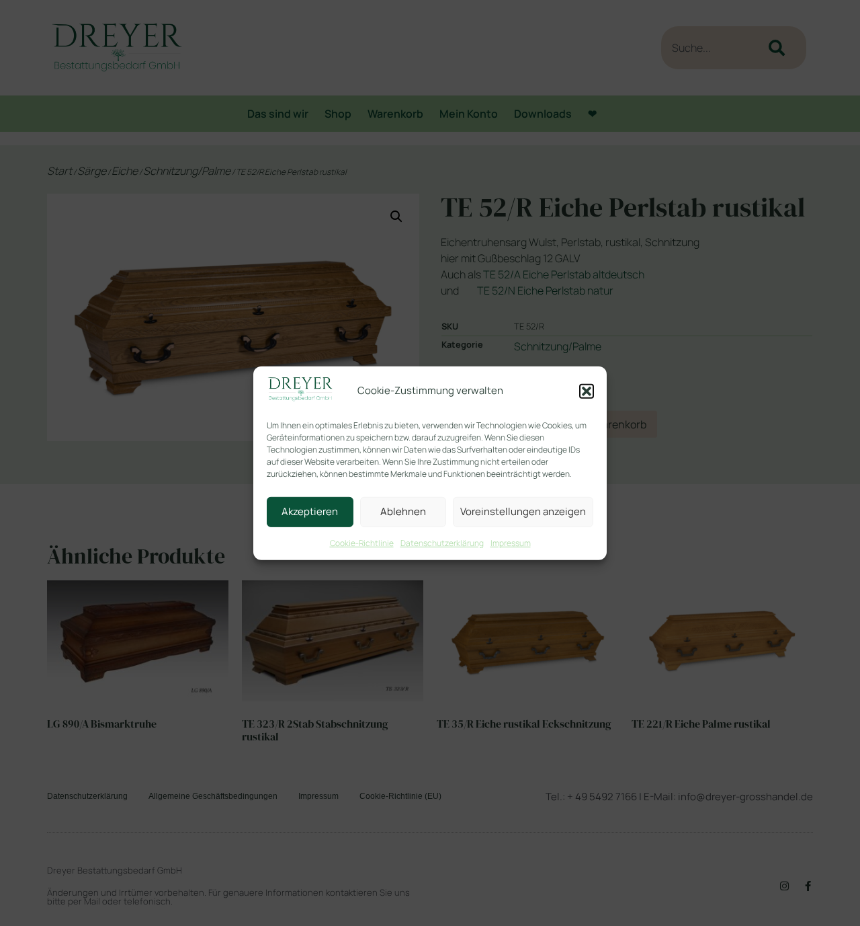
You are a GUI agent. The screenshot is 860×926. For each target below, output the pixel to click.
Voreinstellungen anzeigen (523, 511)
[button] (586, 391)
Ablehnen (403, 511)
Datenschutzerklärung (442, 543)
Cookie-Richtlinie (362, 543)
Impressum (510, 543)
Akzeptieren (310, 511)
